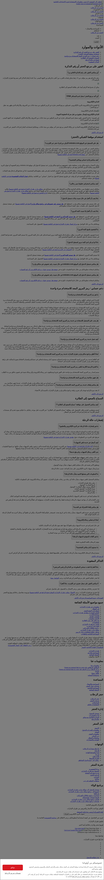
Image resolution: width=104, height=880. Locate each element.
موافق (13, 867)
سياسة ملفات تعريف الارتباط (81, 876)
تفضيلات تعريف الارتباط (13, 873)
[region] (52, 869)
